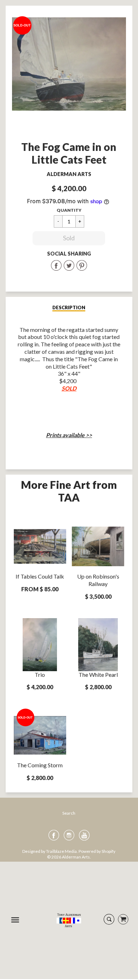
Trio (40, 674)
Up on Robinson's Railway (98, 580)
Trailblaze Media (61, 851)
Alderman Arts (69, 174)
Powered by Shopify (97, 851)
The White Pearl (98, 674)
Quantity (69, 210)
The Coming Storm (40, 765)
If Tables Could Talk (40, 576)
